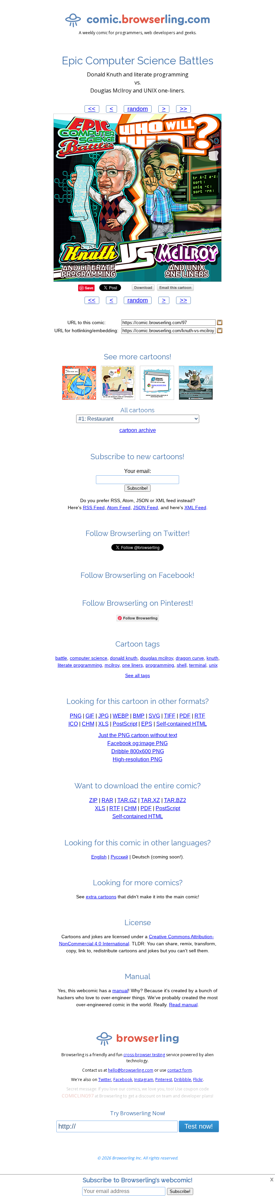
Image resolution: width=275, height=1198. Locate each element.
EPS (146, 724)
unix (213, 665)
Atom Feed (118, 507)
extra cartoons (101, 896)
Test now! (198, 1126)
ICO (73, 724)
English (99, 856)
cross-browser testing (144, 1055)
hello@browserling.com (130, 1070)
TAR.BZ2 (175, 800)
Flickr (198, 1079)
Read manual (183, 1004)
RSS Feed (94, 507)
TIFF (169, 716)
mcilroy (112, 665)
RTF (200, 716)
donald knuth (124, 658)
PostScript (125, 724)
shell (181, 665)
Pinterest (163, 1079)
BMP (139, 716)
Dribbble (182, 1079)
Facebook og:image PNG (137, 743)
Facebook (122, 1079)
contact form (179, 1070)
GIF (90, 716)
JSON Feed (145, 507)
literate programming (80, 665)
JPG (103, 716)
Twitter (104, 1079)
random (137, 109)
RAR (107, 800)
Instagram (143, 1079)
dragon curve (190, 658)
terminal (197, 665)
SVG (154, 716)
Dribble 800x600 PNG (137, 751)
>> (183, 109)
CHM (88, 724)
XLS (103, 724)
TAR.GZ (127, 800)
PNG (75, 716)
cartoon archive (137, 430)
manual (120, 990)
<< (92, 109)
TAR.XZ (150, 800)
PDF (184, 716)
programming (160, 665)
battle (61, 658)
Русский (119, 856)
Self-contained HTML (181, 724)
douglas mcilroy (156, 658)
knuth (212, 658)
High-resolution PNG (137, 759)
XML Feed (195, 507)
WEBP (121, 716)
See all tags (137, 675)
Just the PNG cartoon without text (137, 735)
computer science (88, 658)
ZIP (93, 800)
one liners (132, 665)
